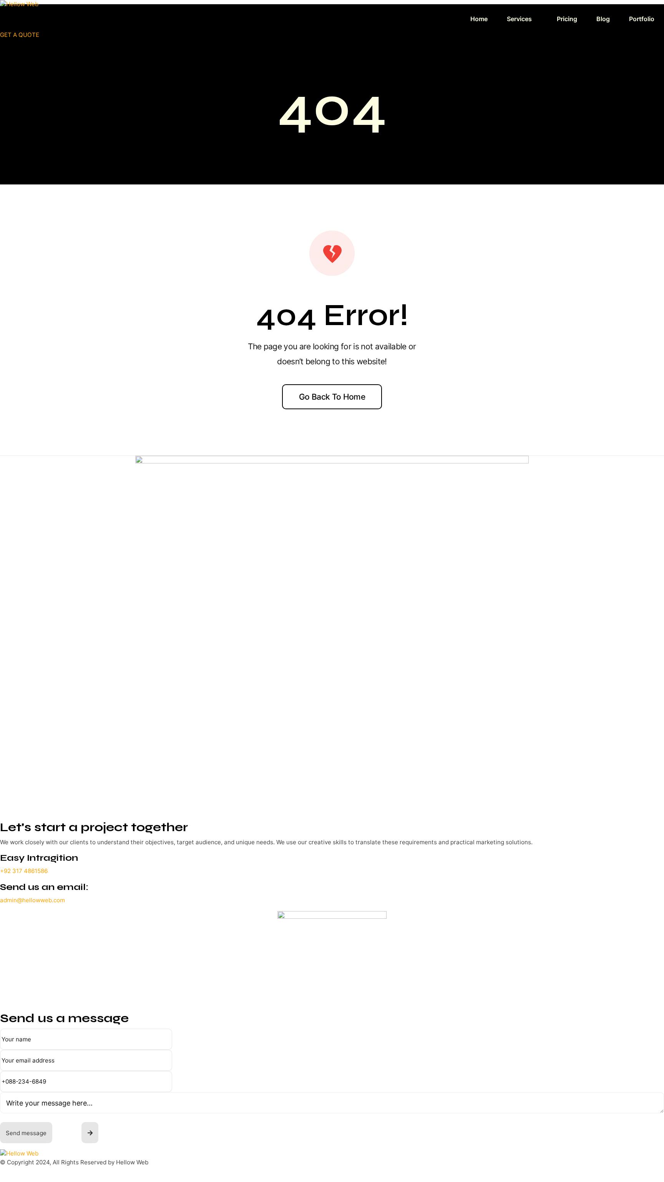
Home (479, 19)
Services (519, 19)
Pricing (567, 19)
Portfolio (641, 19)
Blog (603, 19)
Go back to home (332, 397)
